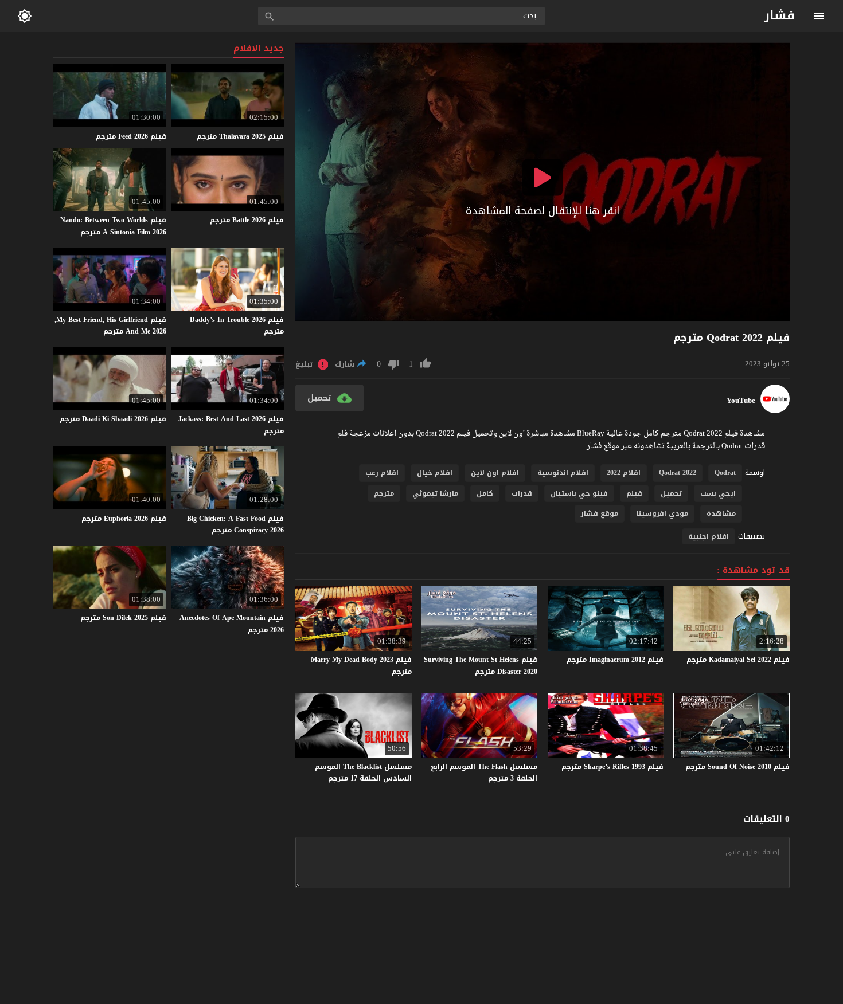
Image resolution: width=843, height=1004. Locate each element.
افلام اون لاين (495, 472)
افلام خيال (434, 472)
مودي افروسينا (662, 513)
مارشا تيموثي (435, 493)
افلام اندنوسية (562, 472)
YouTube (741, 400)
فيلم (634, 493)
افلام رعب (382, 472)
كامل (485, 493)
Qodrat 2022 (677, 472)
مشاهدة (721, 513)
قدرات (522, 493)
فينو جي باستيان (579, 493)
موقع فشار (599, 513)
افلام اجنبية (708, 536)
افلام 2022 (624, 472)
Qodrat (725, 472)
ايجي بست (718, 493)
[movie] (775, 410)
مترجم (384, 493)
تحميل (671, 493)
